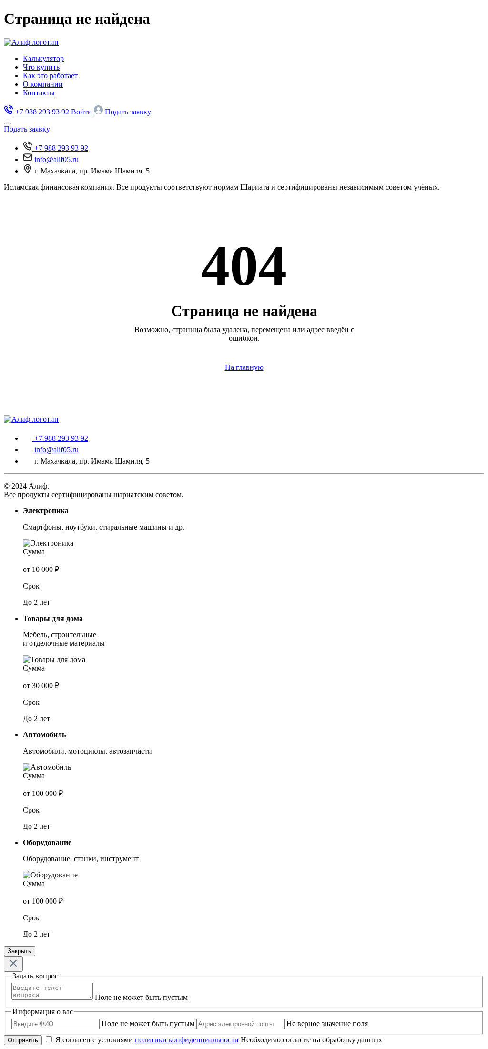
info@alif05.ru (56, 159)
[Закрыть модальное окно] (13, 964)
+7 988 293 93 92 (61, 148)
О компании (43, 84)
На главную (244, 367)
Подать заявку (128, 112)
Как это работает (50, 75)
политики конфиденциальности (187, 1040)
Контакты (39, 93)
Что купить (41, 67)
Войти (82, 112)
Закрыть (19, 951)
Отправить (23, 1040)
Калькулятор (43, 58)
